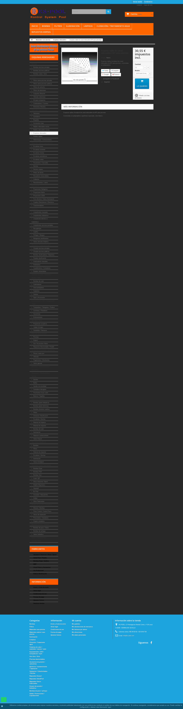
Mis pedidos (76, 624)
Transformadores (38, 205)
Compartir (115, 70)
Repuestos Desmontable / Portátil (43, 347)
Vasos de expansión (39, 514)
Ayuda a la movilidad (39, 386)
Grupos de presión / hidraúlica (42, 504)
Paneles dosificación (39, 258)
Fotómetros (36, 265)
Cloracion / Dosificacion (40, 416)
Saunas (35, 294)
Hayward (36, 488)
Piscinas (36, 337)
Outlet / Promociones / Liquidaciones (39, 539)
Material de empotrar (39, 425)
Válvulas (36, 357)
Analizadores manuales (40, 261)
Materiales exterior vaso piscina (42, 143)
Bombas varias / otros (40, 74)
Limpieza (88, 26)
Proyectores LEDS (39, 196)
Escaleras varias (38, 159)
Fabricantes (38, 549)
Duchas (35, 166)
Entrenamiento (37, 317)
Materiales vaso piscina (39, 110)
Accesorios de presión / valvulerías (43, 350)
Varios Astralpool (38, 462)
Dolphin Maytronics (39, 485)
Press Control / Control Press (42, 511)
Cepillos (35, 232)
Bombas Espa (37, 468)
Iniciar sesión (137, 2)
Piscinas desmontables (39, 333)
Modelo (137, 70)
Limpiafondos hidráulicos (41, 215)
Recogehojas (37, 228)
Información (39, 581)
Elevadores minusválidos (41, 176)
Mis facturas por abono (79, 629)
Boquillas (36, 120)
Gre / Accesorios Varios (40, 343)
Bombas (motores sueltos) (41, 409)
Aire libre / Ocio (37, 320)
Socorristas (36, 314)
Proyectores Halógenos (40, 189)
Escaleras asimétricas (40, 156)
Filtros (58, 26)
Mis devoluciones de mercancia (82, 627)
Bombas (46, 26)
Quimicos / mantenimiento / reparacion (41, 368)
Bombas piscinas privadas (41, 67)
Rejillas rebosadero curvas (41, 130)
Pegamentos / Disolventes (41, 360)
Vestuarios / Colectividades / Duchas (41, 374)
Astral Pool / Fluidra (40, 558)
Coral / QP (36, 478)
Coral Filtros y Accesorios (42, 567)
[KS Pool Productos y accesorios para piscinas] (49, 13)
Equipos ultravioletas (39, 271)
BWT (35, 564)
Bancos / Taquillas (39, 396)
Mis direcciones (77, 632)
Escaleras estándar (39, 149)
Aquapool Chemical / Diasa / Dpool (44, 554)
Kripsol (35, 340)
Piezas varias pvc (38, 353)
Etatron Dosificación (40, 574)
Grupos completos (39, 521)
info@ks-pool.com (128, 635)
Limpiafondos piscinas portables (43, 225)
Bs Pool (35, 491)
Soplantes (36, 291)
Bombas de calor (38, 281)
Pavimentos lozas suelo (40, 393)
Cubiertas (36, 179)
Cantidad (138, 64)
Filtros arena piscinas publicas (42, 84)
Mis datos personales (79, 635)
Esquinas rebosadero (39, 133)
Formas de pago (38, 597)
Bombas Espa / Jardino (41, 561)
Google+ (106, 74)
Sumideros (36, 116)
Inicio (35, 26)
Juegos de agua (38, 327)
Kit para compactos (39, 100)
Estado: (103, 58)
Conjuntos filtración (39, 93)
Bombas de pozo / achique (40, 524)
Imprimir (107, 82)
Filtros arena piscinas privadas (42, 80)
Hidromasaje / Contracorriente (42, 140)
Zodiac (35, 498)
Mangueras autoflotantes (41, 238)
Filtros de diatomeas (39, 90)
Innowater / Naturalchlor (40, 495)
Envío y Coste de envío (41, 587)
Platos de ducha (38, 172)
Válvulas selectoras (39, 97)
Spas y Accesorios (39, 297)
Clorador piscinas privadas (41, 248)
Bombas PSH (37, 472)
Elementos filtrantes (39, 107)
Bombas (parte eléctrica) (40, 406)
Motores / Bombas (39, 508)
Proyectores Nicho (39, 192)
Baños (35, 383)
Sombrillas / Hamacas (40, 330)
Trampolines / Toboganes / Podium (44, 307)
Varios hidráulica (38, 534)
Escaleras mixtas (38, 153)
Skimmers (36, 113)
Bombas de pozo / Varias (41, 528)
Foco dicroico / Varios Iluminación (43, 199)
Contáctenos (148, 2)
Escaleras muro (38, 146)
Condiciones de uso (40, 594)
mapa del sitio (148, 5)
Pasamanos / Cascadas (40, 163)
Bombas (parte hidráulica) (41, 402)
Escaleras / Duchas (39, 419)
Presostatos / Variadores (41, 518)
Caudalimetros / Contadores (41, 268)
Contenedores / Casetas (40, 103)
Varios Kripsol (37, 439)
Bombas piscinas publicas (41, 70)
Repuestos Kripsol (41, 32)
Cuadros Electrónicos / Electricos (43, 202)
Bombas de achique (39, 531)
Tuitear (106, 70)
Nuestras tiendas (38, 603)
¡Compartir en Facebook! (111, 79)
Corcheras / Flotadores (40, 310)
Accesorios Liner (38, 123)
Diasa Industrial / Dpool (40, 481)
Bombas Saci (37, 475)
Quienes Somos (38, 600)
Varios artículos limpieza (40, 241)
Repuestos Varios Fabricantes (41, 465)
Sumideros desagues (39, 389)
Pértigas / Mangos (39, 235)
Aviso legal (37, 590)
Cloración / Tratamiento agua (113, 26)
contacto (139, 5)
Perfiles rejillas (37, 136)
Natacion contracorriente (40, 435)
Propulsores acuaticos (40, 324)
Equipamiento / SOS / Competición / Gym (43, 302)
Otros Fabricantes (38, 501)
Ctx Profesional (38, 570)
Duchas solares (38, 169)
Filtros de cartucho (39, 87)
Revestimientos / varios (40, 182)
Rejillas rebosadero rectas (41, 126)
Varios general (37, 363)
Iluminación (73, 26)
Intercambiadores (38, 287)
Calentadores (37, 284)
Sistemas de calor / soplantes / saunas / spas (42, 276)
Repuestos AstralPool (39, 442)
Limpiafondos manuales (40, 212)
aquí (109, 707)
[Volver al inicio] (32, 40)
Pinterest (117, 74)
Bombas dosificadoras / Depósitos (43, 255)
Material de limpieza (39, 422)
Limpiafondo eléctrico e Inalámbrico (40, 220)
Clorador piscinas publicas (41, 251)
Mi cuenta (76, 620)
